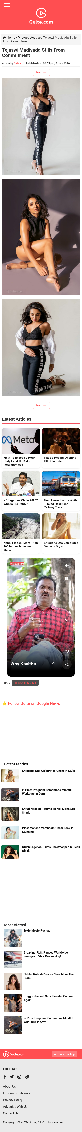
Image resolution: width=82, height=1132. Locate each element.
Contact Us (10, 1113)
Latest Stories (16, 764)
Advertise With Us (15, 1107)
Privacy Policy (13, 1100)
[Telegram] (27, 1077)
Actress (35, 37)
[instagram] (19, 1077)
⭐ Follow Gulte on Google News (31, 703)
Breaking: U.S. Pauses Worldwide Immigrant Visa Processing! (46, 954)
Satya (17, 63)
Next (39, 72)
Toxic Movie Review (37, 930)
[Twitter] (11, 1077)
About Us (9, 1086)
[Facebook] (5, 1077)
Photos (23, 37)
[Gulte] (41, 15)
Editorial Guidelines (16, 1093)
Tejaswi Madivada (25, 682)
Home (10, 37)
